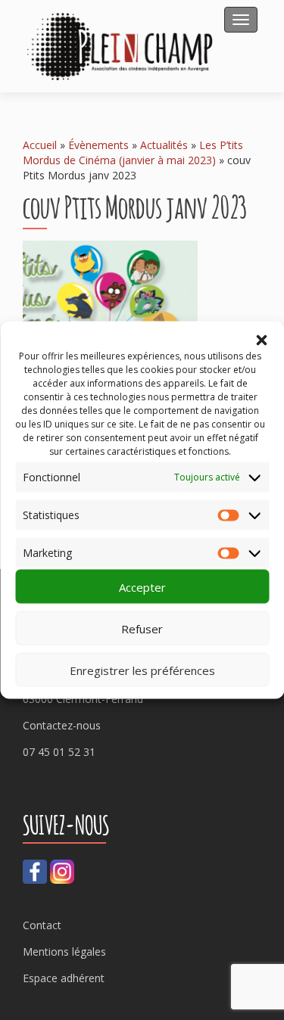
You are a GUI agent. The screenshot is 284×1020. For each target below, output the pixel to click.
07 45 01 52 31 (59, 752)
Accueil (40, 145)
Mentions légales (64, 951)
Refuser (142, 628)
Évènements (98, 145)
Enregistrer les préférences (142, 669)
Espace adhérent (64, 978)
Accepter (142, 586)
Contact (42, 925)
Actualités (164, 145)
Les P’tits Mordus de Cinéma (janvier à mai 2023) (133, 152)
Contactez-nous (62, 725)
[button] (261, 340)
